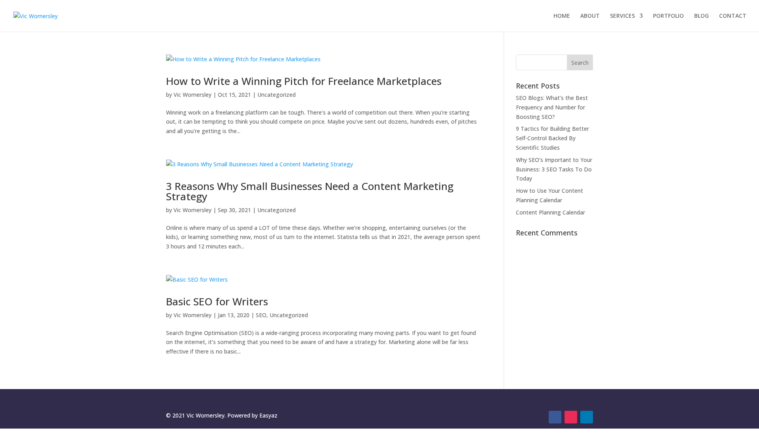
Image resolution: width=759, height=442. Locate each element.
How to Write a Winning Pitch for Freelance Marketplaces (304, 81)
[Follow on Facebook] (555, 417)
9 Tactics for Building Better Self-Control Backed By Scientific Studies (552, 138)
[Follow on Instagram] (571, 417)
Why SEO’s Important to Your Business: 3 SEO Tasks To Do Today (554, 169)
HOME (561, 16)
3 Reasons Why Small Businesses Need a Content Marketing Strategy (309, 191)
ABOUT (590, 16)
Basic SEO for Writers (217, 301)
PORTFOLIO (668, 16)
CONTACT (732, 16)
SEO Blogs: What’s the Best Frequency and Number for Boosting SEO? (552, 107)
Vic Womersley (192, 94)
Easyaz (268, 415)
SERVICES (622, 16)
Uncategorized (276, 94)
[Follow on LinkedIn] (586, 417)
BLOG (701, 16)
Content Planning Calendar (550, 212)
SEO (261, 315)
